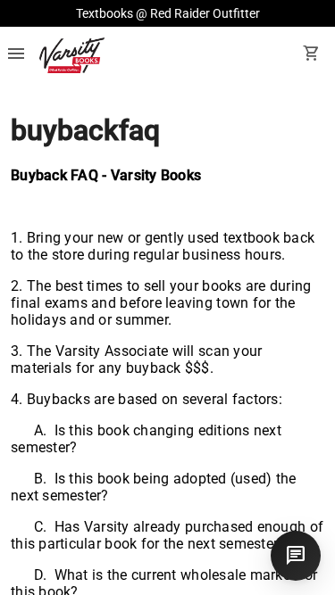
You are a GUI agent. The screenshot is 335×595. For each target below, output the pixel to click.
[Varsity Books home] (72, 55)
